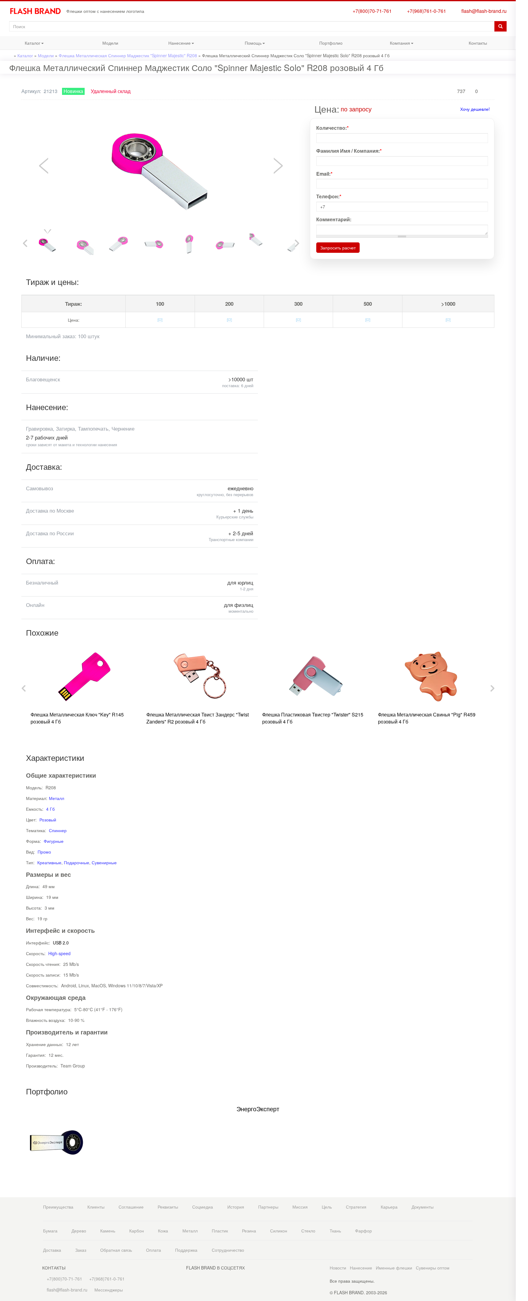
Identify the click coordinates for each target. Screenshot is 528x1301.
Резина (249, 1231)
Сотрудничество (228, 1250)
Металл (56, 798)
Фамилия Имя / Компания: (349, 151)
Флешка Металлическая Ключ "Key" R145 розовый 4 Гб (77, 718)
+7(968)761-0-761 (425, 10)
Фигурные (54, 841)
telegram (522, 132)
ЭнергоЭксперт (258, 1108)
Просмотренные (522, 27)
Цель (327, 1207)
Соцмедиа (202, 1207)
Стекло (308, 1231)
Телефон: (328, 196)
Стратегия (356, 1207)
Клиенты (96, 1207)
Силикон (278, 1231)
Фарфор (363, 1231)
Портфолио (331, 43)
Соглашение (131, 1207)
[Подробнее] (375, 108)
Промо (44, 852)
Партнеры (268, 1207)
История (235, 1207)
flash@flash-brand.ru (483, 10)
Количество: (332, 128)
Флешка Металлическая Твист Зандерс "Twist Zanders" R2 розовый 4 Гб (197, 718)
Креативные (49, 862)
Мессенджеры (108, 1290)
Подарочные (76, 862)
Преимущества (58, 1207)
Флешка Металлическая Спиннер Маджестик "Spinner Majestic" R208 (128, 55)
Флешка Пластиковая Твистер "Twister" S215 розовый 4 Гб (312, 718)
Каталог (20, 44)
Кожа (163, 1231)
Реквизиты (168, 1207)
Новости (338, 1268)
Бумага (50, 1231)
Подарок (522, 97)
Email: (324, 173)
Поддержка (186, 1250)
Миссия (300, 1207)
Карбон (136, 1231)
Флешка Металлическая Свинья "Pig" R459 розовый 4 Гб (426, 718)
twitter (522, 168)
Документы (423, 1207)
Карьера (389, 1207)
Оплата (153, 1250)
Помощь (241, 44)
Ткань (335, 1231)
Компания (389, 44)
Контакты (478, 43)
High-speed (59, 953)
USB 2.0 (61, 943)
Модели (110, 43)
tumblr (522, 204)
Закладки (522, 14)
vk (522, 155)
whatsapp (522, 120)
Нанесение (169, 44)
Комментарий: (333, 219)
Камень (107, 1231)
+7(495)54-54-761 (522, 50)
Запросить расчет (338, 248)
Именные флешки (394, 1268)
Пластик (220, 1231)
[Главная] (37, 11)
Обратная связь (116, 1250)
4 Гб (50, 809)
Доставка (52, 1250)
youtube (522, 192)
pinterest (522, 180)
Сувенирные (104, 862)
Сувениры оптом (432, 1268)
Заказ (80, 1250)
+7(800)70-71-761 (371, 10)
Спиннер (58, 830)
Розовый (47, 820)
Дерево (79, 1231)
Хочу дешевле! (475, 109)
